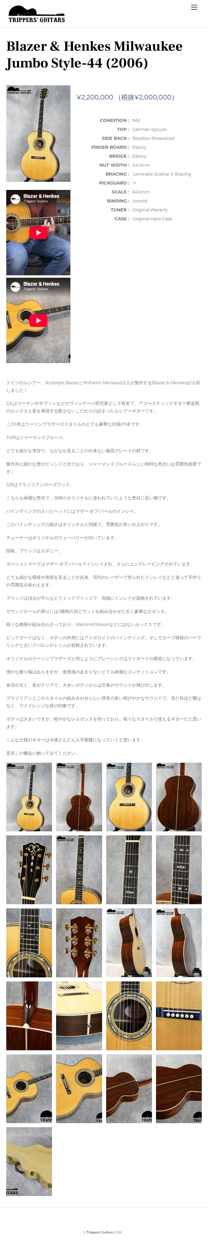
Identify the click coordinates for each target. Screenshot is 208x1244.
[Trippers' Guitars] (35, 20)
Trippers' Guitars (100, 1232)
